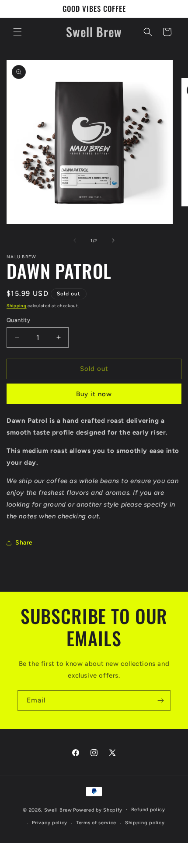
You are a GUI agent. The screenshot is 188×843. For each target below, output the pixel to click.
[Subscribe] (160, 700)
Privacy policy (49, 823)
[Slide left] (74, 240)
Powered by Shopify (97, 809)
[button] (17, 31)
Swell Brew (58, 809)
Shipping (17, 305)
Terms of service (96, 823)
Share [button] (24, 542)
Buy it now (94, 394)
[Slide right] (113, 240)
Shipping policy (145, 823)
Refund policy (148, 809)
